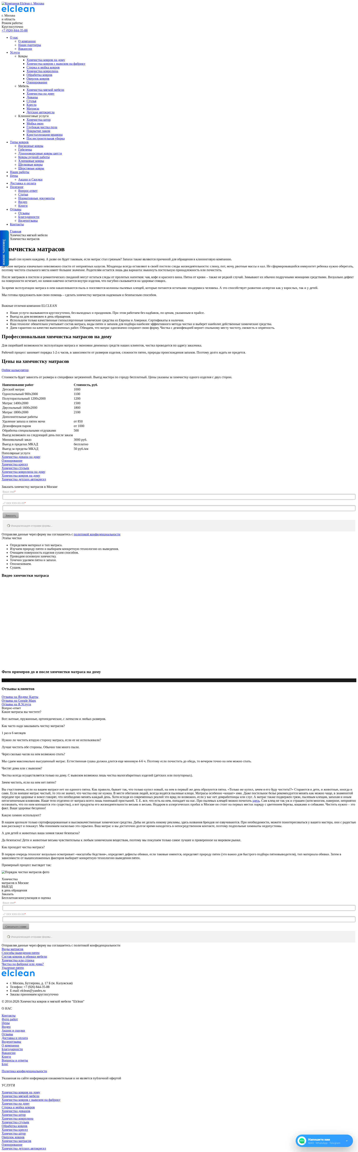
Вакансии (25, 48)
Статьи (23, 194)
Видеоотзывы (28, 220)
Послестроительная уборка (46, 138)
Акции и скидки (13, 1030)
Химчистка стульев (15, 468)
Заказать (10, 515)
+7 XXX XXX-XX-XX (14, 503)
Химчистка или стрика (18, 960)
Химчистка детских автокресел (24, 479)
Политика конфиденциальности (24, 1071)
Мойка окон (35, 123)
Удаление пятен (13, 968)
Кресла (31, 105)
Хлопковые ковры (31, 161)
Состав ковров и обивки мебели (24, 956)
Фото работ (10, 1019)
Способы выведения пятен (21, 953)
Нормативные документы (36, 198)
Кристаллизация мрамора (45, 134)
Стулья (31, 101)
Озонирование (37, 82)
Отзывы (15, 209)
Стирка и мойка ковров (43, 67)
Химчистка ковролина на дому (23, 472)
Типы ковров (19, 142)
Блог (5, 1064)
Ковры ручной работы (34, 157)
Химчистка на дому (40, 93)
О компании (27, 41)
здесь (256, 800)
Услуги (15, 52)
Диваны (32, 97)
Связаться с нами (15, 926)
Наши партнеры (29, 45)
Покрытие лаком (38, 131)
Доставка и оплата (23, 183)
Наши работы (19, 172)
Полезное (16, 187)
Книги (23, 205)
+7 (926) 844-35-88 (15, 30)
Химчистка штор (39, 119)
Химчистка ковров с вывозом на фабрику (56, 63)
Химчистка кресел (15, 464)
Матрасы (33, 108)
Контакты (17, 224)
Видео (22, 202)
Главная (15, 231)
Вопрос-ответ (27, 190)
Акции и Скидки (30, 179)
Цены (14, 176)
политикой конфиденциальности (97, 534)
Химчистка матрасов (16, 1141)
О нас (14, 37)
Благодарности (28, 217)
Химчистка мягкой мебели (45, 90)
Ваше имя (9, 491)
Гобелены (25, 149)
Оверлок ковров (38, 78)
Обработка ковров (39, 75)
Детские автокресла (40, 112)
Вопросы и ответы (15, 1060)
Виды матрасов (12, 949)
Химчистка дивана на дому (21, 457)
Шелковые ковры (30, 164)
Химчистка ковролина (42, 71)
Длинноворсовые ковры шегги (40, 153)
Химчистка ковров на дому (46, 60)
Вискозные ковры (30, 146)
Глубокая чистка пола (42, 127)
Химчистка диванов (16, 1111)
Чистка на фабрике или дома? (23, 964)
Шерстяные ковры (31, 168)
